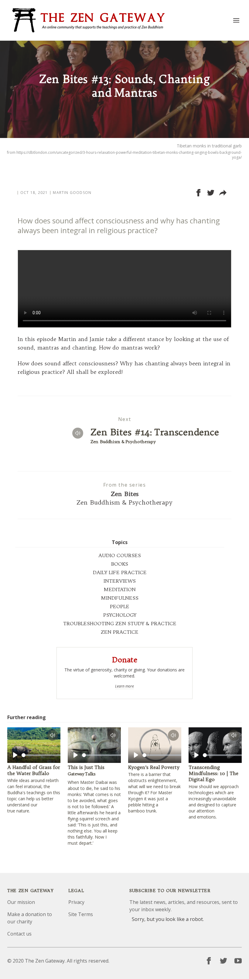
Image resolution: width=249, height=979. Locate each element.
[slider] (43, 755)
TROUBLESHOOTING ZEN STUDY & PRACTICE (119, 623)
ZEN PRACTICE (119, 632)
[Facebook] (209, 960)
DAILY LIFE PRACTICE (120, 572)
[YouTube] (238, 960)
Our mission (21, 902)
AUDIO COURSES (119, 555)
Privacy (76, 902)
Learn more (124, 686)
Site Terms (80, 914)
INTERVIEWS (120, 581)
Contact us (19, 933)
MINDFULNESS (119, 598)
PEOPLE (119, 606)
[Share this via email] (223, 192)
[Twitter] (223, 960)
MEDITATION (120, 589)
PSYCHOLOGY (119, 615)
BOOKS (119, 564)
